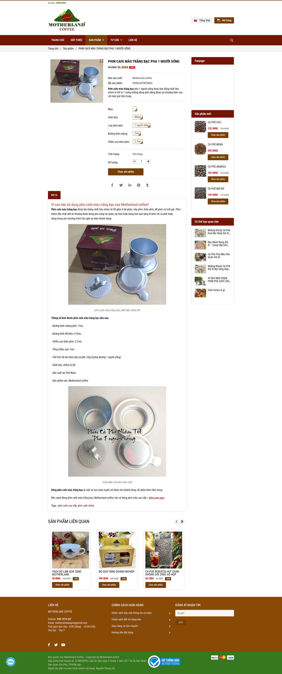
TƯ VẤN (115, 40)
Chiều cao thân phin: (119, 141)
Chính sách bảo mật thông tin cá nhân (132, 612)
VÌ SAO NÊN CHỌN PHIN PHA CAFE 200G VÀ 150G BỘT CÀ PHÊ (219, 280)
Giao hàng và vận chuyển (125, 626)
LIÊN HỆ (133, 40)
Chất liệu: (113, 117)
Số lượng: (113, 162)
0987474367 (61, 3)
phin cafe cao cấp (67, 505)
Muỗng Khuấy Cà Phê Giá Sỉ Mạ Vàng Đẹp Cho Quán (219, 268)
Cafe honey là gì (216, 290)
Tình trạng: (114, 154)
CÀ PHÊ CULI (214, 122)
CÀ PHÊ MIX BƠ (216, 188)
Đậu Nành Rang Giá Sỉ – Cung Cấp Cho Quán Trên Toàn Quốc (219, 244)
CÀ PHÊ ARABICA (217, 166)
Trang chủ (54, 48)
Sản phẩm (69, 48)
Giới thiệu (76, 40)
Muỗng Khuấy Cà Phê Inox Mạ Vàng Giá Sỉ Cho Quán (219, 232)
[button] (202, 20)
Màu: (110, 109)
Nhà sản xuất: (115, 78)
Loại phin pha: (115, 125)
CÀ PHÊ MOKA (215, 144)
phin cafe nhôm (86, 505)
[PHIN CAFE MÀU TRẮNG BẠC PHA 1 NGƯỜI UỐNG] (112, 185)
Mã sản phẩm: (116, 83)
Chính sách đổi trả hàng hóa (126, 619)
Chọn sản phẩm (126, 171)
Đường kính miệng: (118, 133)
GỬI (181, 622)
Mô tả (54, 195)
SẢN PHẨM (95, 40)
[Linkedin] (129, 185)
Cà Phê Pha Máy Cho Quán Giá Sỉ (219, 256)
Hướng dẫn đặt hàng (122, 632)
